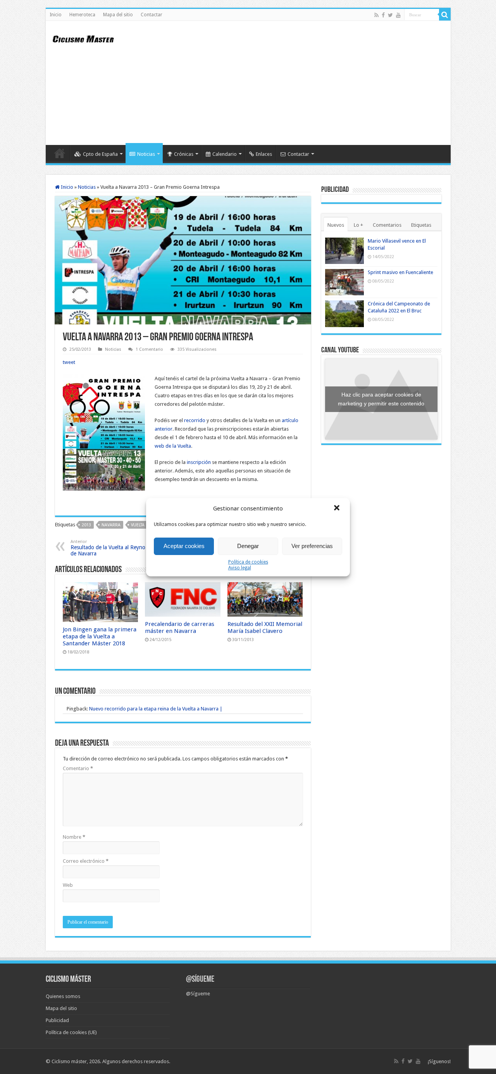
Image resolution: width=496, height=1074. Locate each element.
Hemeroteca (82, 14)
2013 (86, 525)
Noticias (146, 154)
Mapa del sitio (118, 14)
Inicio (56, 14)
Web (68, 885)
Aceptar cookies (184, 546)
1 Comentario (149, 349)
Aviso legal (239, 568)
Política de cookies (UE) (71, 1032)
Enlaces (264, 154)
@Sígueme (200, 979)
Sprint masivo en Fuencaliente (400, 272)
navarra (111, 525)
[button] (337, 508)
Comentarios (387, 225)
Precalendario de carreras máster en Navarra (179, 627)
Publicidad (57, 1020)
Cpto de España (100, 154)
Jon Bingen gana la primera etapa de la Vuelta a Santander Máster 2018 (99, 636)
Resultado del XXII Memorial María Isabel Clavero (264, 627)
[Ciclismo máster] (88, 38)
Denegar (248, 546)
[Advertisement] (304, 83)
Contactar (151, 14)
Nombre (74, 837)
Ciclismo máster (69, 1061)
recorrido (194, 420)
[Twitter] (390, 15)
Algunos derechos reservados (135, 1061)
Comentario (78, 768)
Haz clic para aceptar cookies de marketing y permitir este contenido (381, 399)
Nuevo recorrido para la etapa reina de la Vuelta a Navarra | (155, 709)
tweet (69, 362)
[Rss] (376, 15)
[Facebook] (383, 15)
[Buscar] (445, 15)
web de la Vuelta (173, 446)
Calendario (224, 154)
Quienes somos (63, 996)
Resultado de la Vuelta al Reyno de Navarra (108, 548)
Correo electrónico (85, 861)
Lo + (358, 225)
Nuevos (335, 225)
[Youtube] (398, 15)
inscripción (199, 462)
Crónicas (183, 154)
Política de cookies (248, 562)
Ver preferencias (312, 546)
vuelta (138, 525)
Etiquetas (421, 225)
